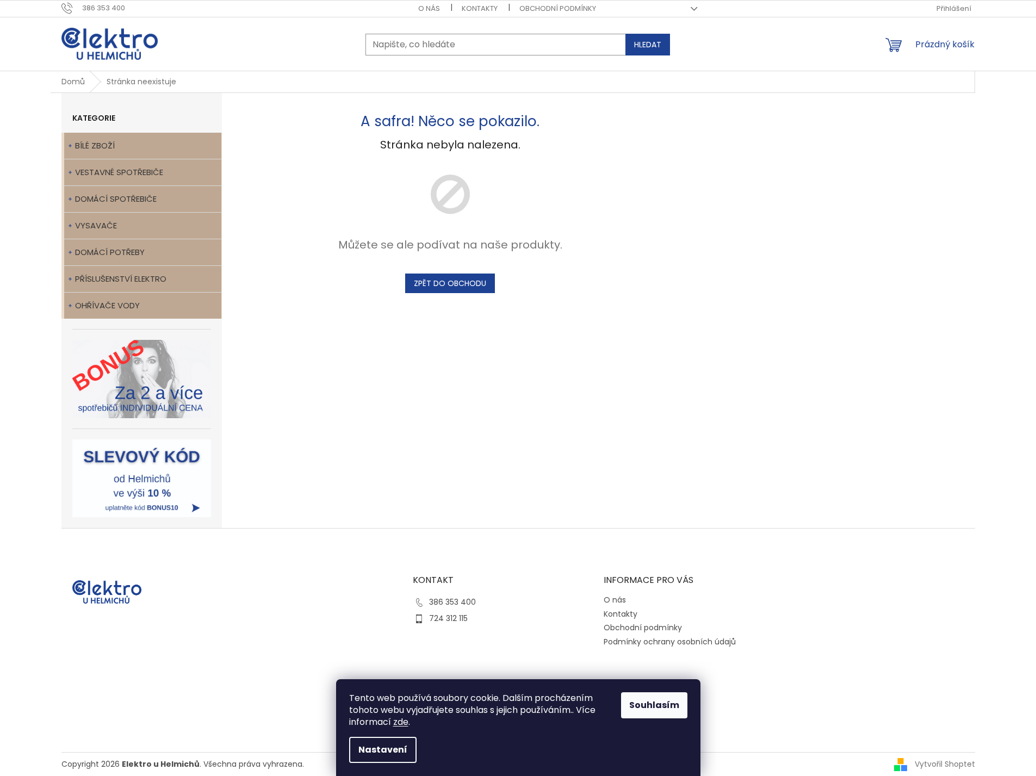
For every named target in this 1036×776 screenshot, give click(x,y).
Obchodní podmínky (557, 8)
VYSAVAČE (96, 225)
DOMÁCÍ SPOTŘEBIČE (116, 198)
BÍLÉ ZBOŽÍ (95, 145)
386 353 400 (452, 602)
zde (400, 722)
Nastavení (382, 749)
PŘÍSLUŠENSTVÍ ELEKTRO (120, 278)
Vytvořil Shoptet (945, 764)
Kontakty (480, 8)
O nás (429, 8)
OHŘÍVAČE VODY (107, 305)
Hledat (647, 44)
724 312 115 (448, 618)
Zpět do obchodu (450, 283)
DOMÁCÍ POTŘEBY (110, 252)
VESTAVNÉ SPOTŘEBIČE (119, 172)
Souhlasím (654, 705)
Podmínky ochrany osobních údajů (670, 641)
